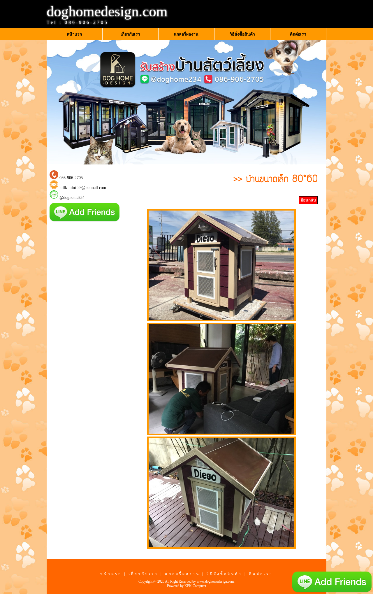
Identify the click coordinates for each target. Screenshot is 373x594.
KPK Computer (195, 586)
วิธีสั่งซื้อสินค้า (224, 574)
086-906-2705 (86, 22)
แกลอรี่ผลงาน (182, 574)
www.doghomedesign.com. (216, 581)
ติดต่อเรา (261, 574)
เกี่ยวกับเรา (143, 574)
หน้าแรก (111, 574)
